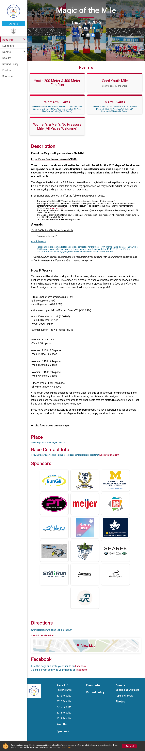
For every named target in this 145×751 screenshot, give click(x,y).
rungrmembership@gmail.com (58, 206)
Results (6, 57)
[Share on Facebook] (78, 35)
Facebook (80, 666)
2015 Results (63, 695)
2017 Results (63, 707)
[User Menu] (13, 31)
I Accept (129, 746)
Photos (6, 70)
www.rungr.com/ (57, 208)
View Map (88, 645)
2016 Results (63, 701)
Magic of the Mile (86, 10)
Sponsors (7, 76)
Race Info (8, 39)
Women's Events (57, 102)
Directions (88, 27)
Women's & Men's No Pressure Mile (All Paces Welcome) (57, 126)
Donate (13, 23)
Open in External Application (43, 635)
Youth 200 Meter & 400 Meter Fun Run (57, 83)
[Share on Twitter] (83, 35)
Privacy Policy (66, 747)
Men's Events (115, 102)
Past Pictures (64, 689)
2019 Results (63, 718)
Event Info (8, 45)
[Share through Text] (93, 35)
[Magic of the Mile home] (13, 11)
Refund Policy (10, 64)
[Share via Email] (88, 35)
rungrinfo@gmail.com (109, 455)
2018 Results (63, 712)
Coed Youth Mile (115, 81)
